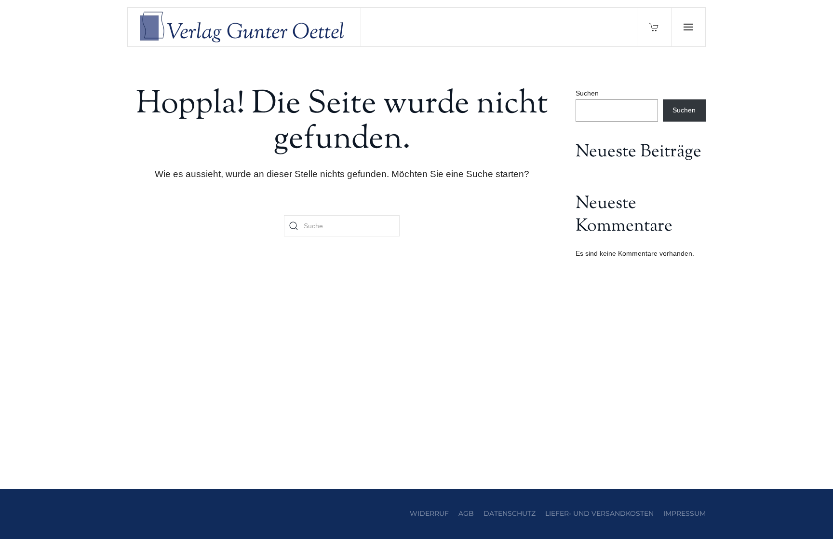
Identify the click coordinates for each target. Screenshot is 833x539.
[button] (688, 27)
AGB (466, 513)
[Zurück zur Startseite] (244, 27)
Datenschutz (510, 513)
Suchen (587, 93)
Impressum (684, 513)
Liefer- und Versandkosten (599, 513)
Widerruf (429, 513)
